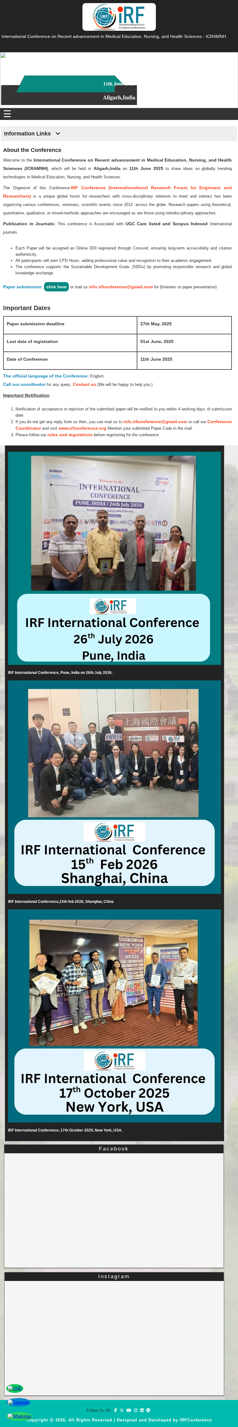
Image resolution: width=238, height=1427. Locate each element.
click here (56, 286)
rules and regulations (70, 434)
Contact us (84, 384)
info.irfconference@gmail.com (121, 286)
